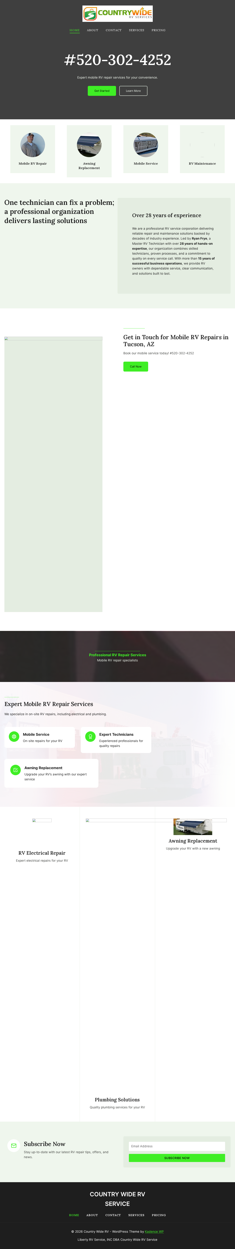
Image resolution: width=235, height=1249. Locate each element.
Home (75, 30)
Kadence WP (154, 1231)
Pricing (158, 30)
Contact (114, 30)
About (92, 30)
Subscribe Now (177, 1158)
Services (136, 30)
